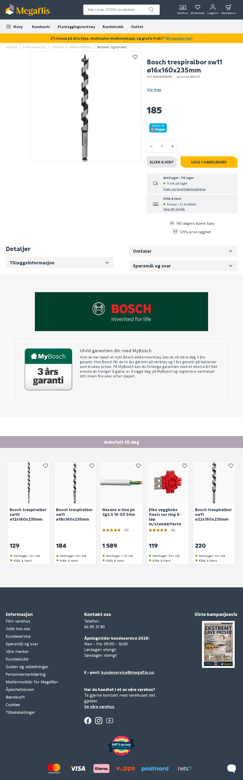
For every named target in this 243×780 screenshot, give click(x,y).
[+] (172, 146)
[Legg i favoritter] (135, 57)
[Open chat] (231, 768)
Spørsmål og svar (22, 643)
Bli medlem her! (179, 38)
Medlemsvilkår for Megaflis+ (32, 681)
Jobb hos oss (18, 628)
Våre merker (17, 651)
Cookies (13, 704)
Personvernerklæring (26, 674)
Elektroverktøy (34, 47)
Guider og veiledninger (27, 666)
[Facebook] (87, 720)
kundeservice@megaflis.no (127, 672)
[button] (151, 9)
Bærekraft (15, 696)
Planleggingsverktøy (76, 26)
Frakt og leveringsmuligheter (184, 189)
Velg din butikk (174, 209)
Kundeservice (18, 636)
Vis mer (154, 89)
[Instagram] (98, 720)
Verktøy (11, 47)
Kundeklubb (113, 26)
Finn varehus (18, 620)
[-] (151, 146)
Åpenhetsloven (20, 689)
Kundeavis (41, 26)
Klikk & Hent (162, 162)
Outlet (137, 26)
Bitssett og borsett (112, 47)
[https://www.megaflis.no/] (28, 10)
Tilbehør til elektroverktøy (71, 47)
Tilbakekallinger (20, 712)
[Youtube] (109, 720)
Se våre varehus (99, 706)
